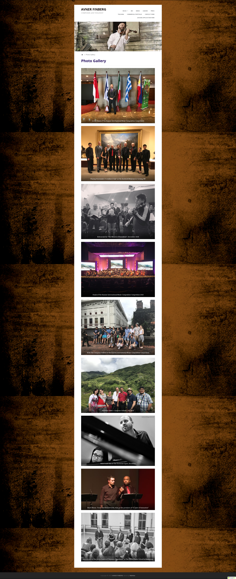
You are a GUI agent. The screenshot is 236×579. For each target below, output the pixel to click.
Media (138, 11)
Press (152, 11)
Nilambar (132, 575)
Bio (132, 11)
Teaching (121, 14)
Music (125, 11)
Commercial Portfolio (134, 14)
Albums (145, 11)
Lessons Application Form (145, 17)
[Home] (82, 55)
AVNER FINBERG (93, 9)
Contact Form (149, 14)
